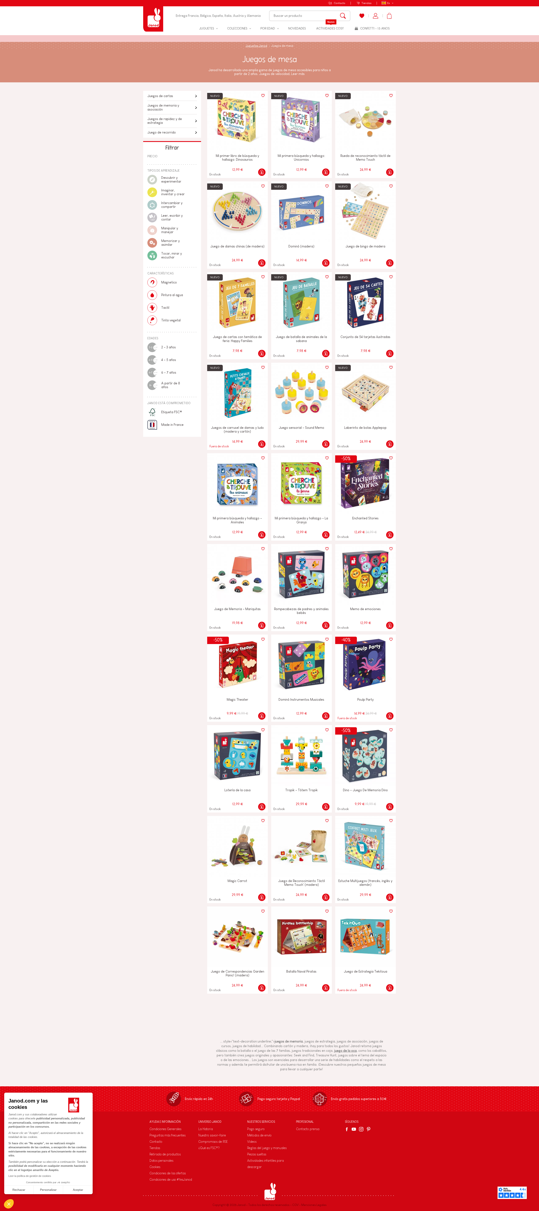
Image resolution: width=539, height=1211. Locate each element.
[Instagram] (361, 1129)
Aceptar (78, 1189)
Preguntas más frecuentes (167, 1135)
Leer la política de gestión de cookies (29, 1176)
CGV (295, 1205)
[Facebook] (347, 1129)
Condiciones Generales (165, 1129)
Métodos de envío (259, 1135)
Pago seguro (256, 1129)
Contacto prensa (307, 1129)
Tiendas (366, 3)
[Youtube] (354, 1129)
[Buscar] (343, 16)
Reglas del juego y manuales (267, 1148)
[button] (9, 1204)
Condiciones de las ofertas (167, 1173)
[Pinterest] (368, 1129)
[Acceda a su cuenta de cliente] (375, 16)
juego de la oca (345, 1050)
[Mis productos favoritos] (361, 16)
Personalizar (48, 1189)
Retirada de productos (165, 1154)
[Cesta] (389, 16)
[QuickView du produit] (261, 172)
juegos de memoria (289, 1041)
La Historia (205, 1129)
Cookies (154, 1167)
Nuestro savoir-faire (212, 1135)
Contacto (339, 3)
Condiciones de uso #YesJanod (170, 1179)
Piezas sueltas (256, 1154)
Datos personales (161, 1160)
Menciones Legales (314, 1205)
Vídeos (251, 1141)
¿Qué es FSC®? (209, 1148)
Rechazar (18, 1189)
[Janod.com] (153, 16)
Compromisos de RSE (213, 1141)
